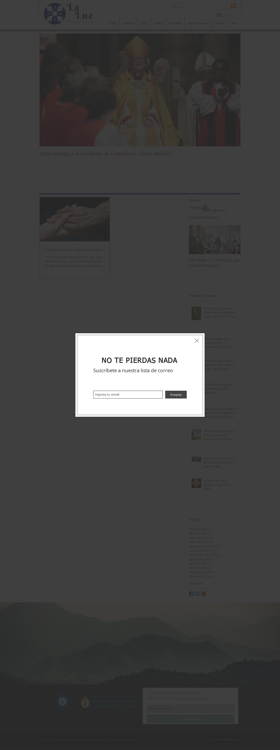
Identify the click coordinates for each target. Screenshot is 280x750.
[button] (197, 341)
